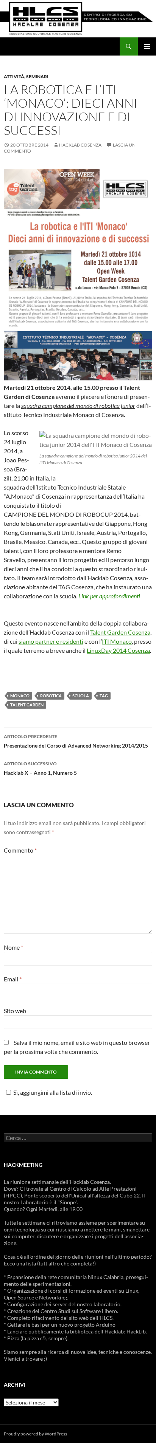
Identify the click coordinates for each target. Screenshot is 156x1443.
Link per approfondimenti (109, 595)
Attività (14, 76)
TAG (104, 695)
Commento (20, 850)
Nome (13, 947)
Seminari (37, 76)
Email (13, 979)
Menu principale (147, 46)
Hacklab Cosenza (80, 145)
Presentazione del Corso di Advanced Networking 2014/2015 (76, 741)
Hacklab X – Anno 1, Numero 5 (40, 768)
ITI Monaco (117, 641)
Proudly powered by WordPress (35, 1434)
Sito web (15, 1010)
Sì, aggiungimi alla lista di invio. (52, 1092)
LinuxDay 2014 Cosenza (118, 650)
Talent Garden (27, 704)
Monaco (20, 695)
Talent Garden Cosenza (120, 632)
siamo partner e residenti (51, 641)
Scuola (80, 695)
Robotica (51, 695)
